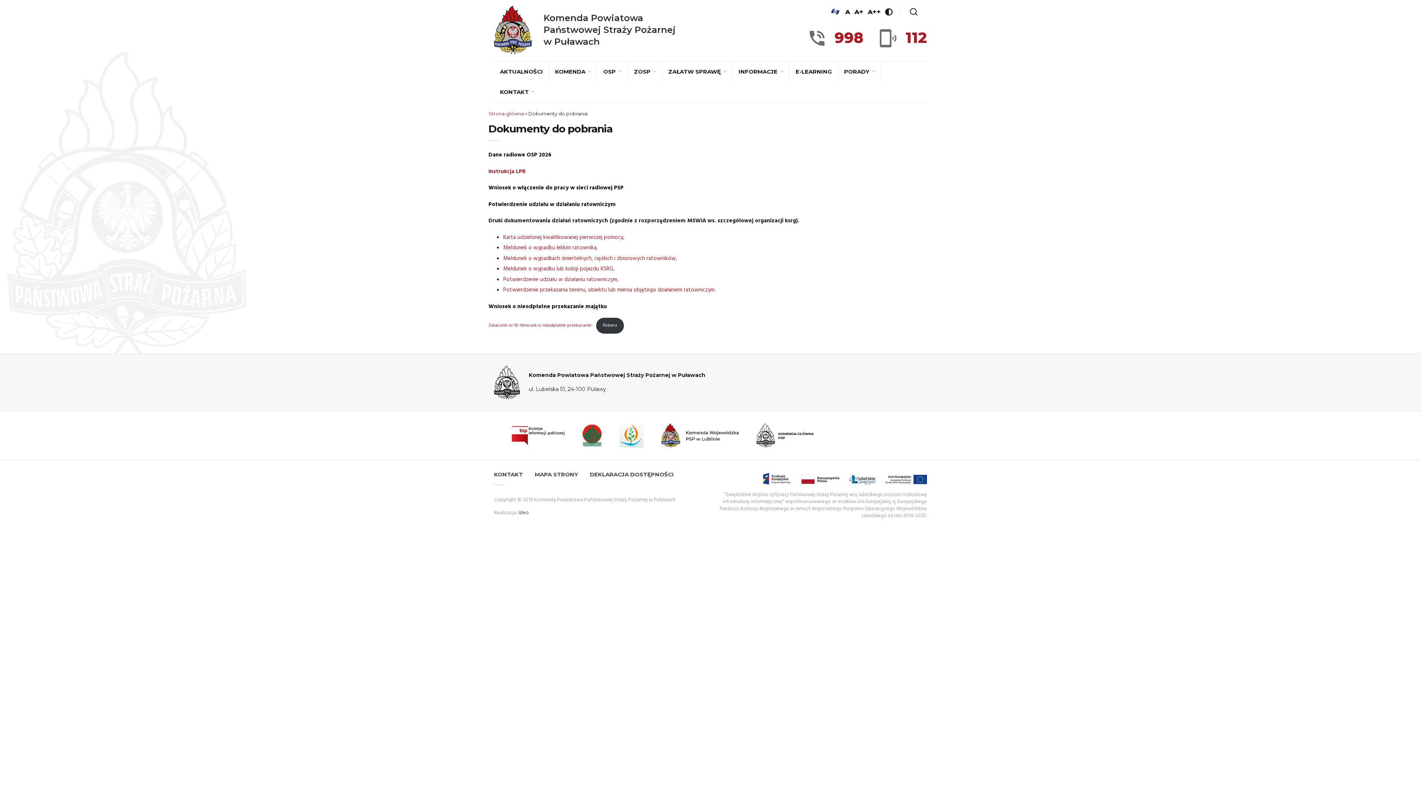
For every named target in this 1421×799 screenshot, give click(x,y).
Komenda (571, 71)
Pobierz (610, 325)
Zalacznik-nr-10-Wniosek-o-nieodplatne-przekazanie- (540, 325)
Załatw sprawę (695, 71)
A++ (874, 12)
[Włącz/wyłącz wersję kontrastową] (889, 12)
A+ (858, 12)
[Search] (913, 11)
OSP (610, 71)
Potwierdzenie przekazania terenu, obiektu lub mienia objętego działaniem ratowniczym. (609, 290)
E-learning (814, 71)
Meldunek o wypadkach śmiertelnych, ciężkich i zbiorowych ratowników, (590, 258)
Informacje (759, 71)
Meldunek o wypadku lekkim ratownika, (550, 247)
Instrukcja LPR (506, 171)
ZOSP (643, 71)
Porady (857, 71)
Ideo (523, 513)
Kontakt (515, 91)
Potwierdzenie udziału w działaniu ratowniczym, (560, 279)
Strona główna (506, 114)
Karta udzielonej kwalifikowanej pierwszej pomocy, (563, 237)
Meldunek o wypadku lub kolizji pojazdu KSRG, (558, 268)
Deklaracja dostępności (632, 474)
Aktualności (521, 71)
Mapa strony (556, 474)
